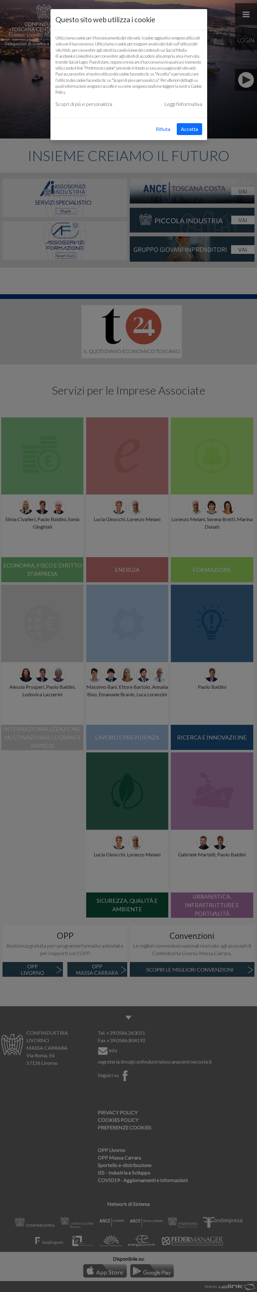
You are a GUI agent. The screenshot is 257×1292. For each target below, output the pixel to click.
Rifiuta (163, 129)
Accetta (189, 129)
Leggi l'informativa (183, 104)
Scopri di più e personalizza (83, 104)
